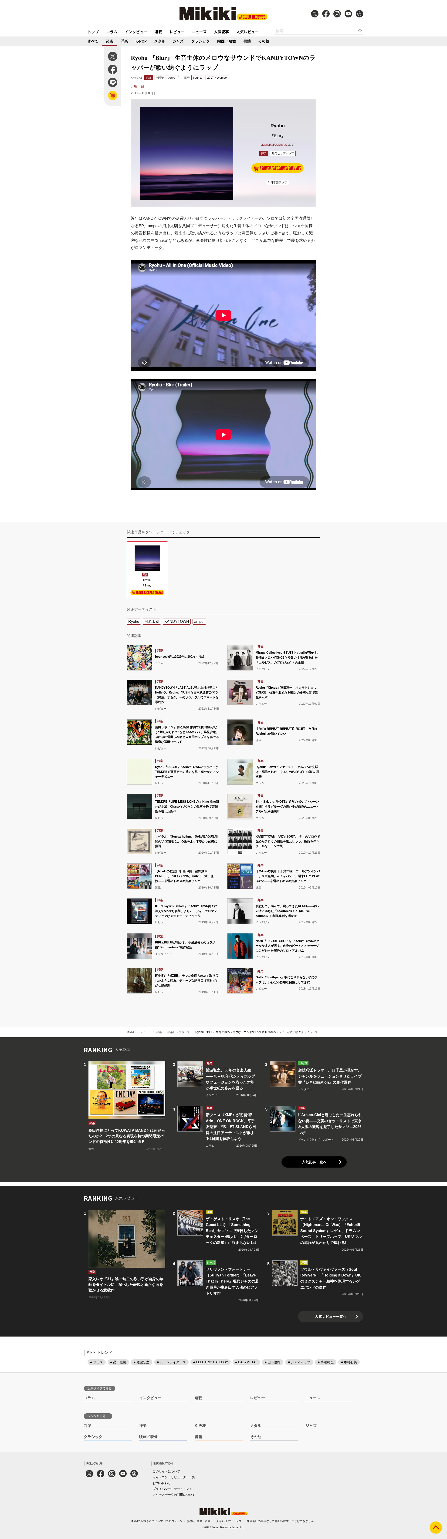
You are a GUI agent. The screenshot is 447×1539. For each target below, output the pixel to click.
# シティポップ (299, 1362)
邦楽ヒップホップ (167, 77)
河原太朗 (151, 621)
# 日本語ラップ (277, 182)
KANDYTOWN (176, 621)
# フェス (96, 1362)
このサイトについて (166, 1471)
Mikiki (130, 1032)
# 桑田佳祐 (118, 1362)
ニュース (199, 31)
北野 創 (137, 86)
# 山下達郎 (273, 1362)
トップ (93, 31)
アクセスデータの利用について (174, 1494)
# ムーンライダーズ (171, 1362)
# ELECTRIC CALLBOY (210, 1362)
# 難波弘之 (141, 1362)
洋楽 (124, 41)
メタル (159, 41)
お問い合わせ (162, 1483)
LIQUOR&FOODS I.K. (274, 144)
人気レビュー (247, 31)
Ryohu (133, 621)
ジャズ (178, 41)
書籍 (247, 41)
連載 (158, 31)
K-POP (141, 41)
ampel (199, 621)
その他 (263, 41)
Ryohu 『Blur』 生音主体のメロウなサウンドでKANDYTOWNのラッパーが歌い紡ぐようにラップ (256, 1032)
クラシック (200, 41)
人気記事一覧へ (314, 1161)
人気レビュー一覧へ (330, 1316)
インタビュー (136, 31)
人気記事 (221, 31)
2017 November (217, 77)
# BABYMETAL (246, 1362)
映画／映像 (226, 41)
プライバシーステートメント (172, 1488)
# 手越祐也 (326, 1362)
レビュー (176, 31)
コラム (111, 31)
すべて (93, 41)
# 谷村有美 (349, 1362)
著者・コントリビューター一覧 (174, 1477)
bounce (198, 77)
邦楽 (109, 41)
